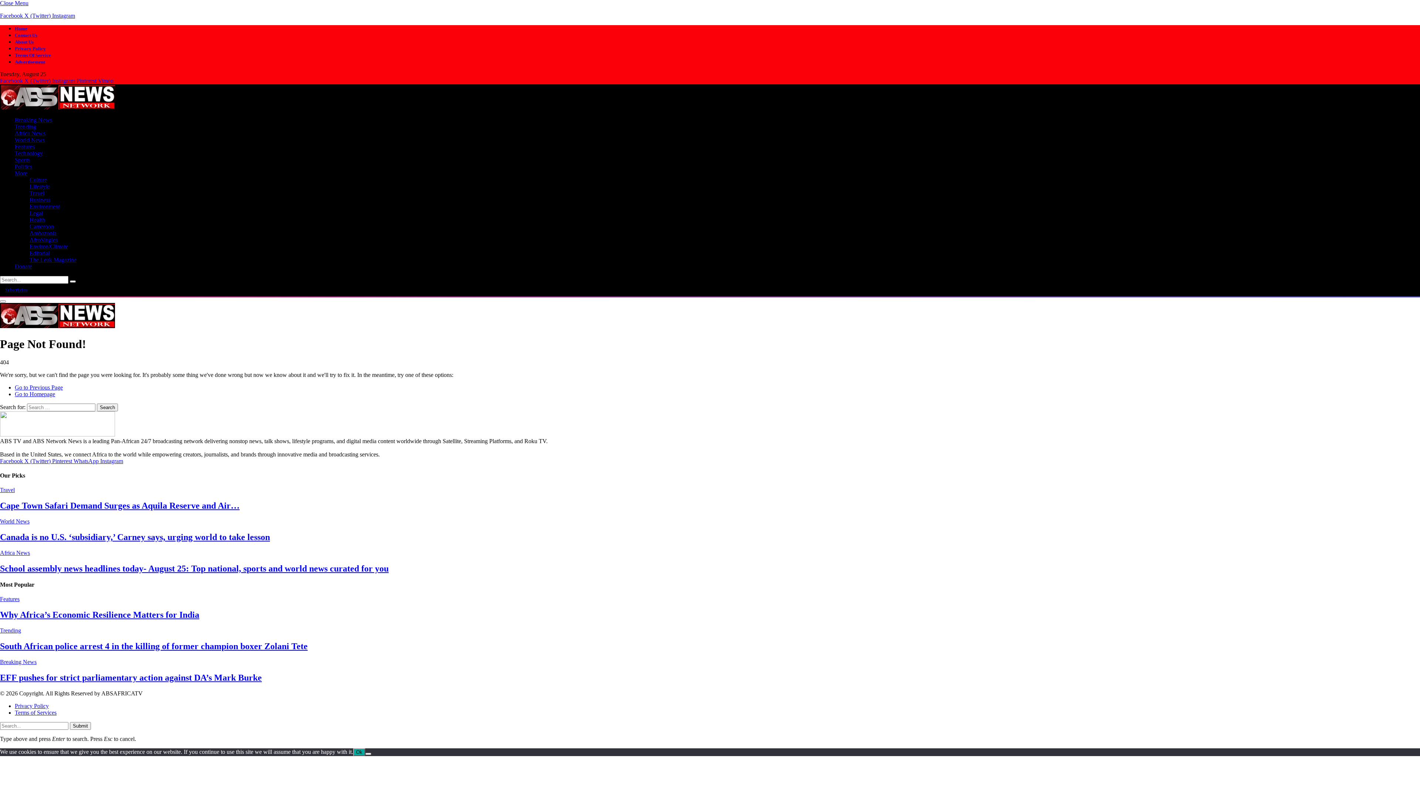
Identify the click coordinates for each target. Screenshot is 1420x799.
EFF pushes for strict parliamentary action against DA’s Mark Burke (131, 677)
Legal (36, 213)
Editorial (40, 253)
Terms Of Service (33, 55)
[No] (368, 754)
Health (37, 220)
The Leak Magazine (53, 260)
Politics (23, 166)
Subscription (16, 290)
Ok (359, 752)
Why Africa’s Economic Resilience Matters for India (99, 615)
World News (30, 140)
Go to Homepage (35, 394)
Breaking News (33, 120)
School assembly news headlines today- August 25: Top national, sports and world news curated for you (194, 568)
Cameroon (42, 226)
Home (21, 28)
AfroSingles (44, 240)
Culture (38, 180)
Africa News (30, 133)
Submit (80, 726)
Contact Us (26, 35)
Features (25, 147)
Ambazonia (43, 233)
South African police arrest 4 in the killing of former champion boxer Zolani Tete (154, 646)
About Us (24, 42)
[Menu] (3, 301)
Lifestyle (40, 186)
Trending (25, 127)
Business (40, 200)
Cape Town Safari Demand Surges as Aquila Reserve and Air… (120, 505)
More (21, 173)
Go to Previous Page (39, 387)
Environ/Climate (49, 246)
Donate (23, 266)
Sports (22, 160)
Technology (29, 153)
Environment (45, 206)
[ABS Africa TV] (57, 107)
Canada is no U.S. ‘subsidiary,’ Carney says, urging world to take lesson (135, 537)
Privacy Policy (30, 48)
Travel (37, 193)
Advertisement (30, 62)
